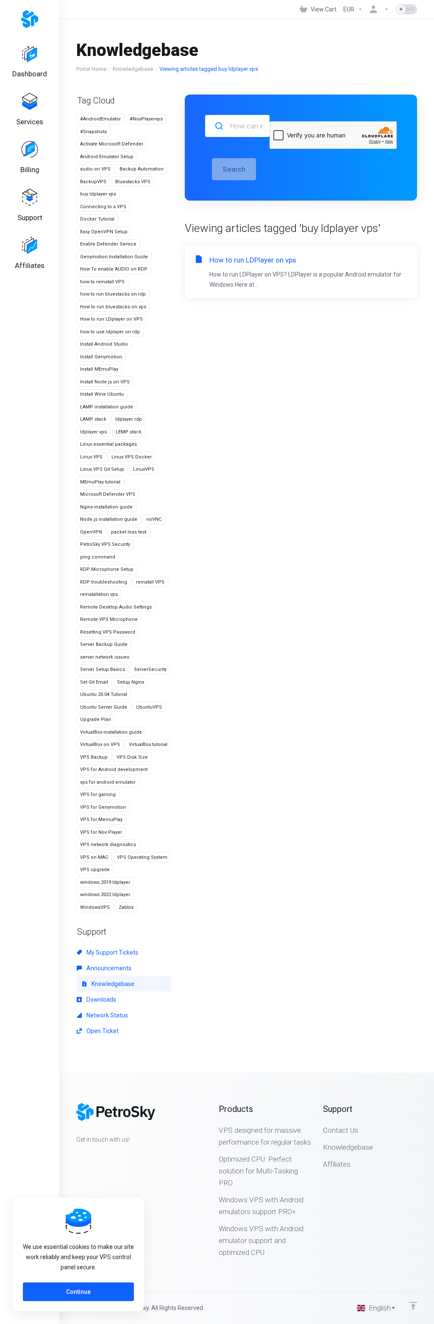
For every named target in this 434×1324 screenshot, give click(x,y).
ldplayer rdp (128, 419)
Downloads (100, 999)
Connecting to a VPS (103, 206)
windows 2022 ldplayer (105, 894)
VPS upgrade (95, 869)
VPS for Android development (113, 769)
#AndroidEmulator (100, 119)
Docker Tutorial (97, 219)
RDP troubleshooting (103, 582)
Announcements (108, 968)
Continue (78, 1291)
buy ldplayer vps (98, 194)
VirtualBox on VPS (100, 744)
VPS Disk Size (132, 757)
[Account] (379, 9)
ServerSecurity (150, 669)
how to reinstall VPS (102, 282)
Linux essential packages (108, 444)
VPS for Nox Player (101, 832)
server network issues (104, 657)
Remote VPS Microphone (109, 619)
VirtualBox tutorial (148, 744)
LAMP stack (93, 419)
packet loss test (128, 532)
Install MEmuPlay (99, 369)
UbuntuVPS (149, 707)
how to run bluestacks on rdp (113, 294)
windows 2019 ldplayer (105, 882)
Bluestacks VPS (132, 181)
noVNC (153, 519)
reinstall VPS (150, 582)
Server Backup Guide (104, 644)
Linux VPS (91, 457)
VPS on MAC (94, 857)
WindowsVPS (95, 907)
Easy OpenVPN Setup (104, 232)
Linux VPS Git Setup (102, 469)
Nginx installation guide (106, 507)
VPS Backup (94, 757)
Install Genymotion (101, 357)
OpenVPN (91, 532)
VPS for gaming (98, 794)
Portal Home (91, 69)
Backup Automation (142, 169)
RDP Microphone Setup (107, 569)
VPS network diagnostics (108, 844)
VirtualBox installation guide (111, 732)
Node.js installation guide (108, 519)
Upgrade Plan (95, 719)
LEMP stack (129, 432)
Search (234, 169)
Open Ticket (102, 1031)
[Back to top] (413, 1306)
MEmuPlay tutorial (100, 482)
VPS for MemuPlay (101, 819)
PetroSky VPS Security (105, 544)
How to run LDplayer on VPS (111, 319)
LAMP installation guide (106, 407)
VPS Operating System (142, 857)
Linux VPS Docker (131, 457)
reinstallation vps (99, 594)
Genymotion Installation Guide (114, 257)
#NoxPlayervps (146, 119)
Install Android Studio (104, 344)
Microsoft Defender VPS (107, 494)
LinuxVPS (143, 469)
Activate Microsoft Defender (111, 144)
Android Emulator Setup (107, 156)
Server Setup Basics (102, 669)
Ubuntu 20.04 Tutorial (103, 694)
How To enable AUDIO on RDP (113, 269)
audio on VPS (95, 169)
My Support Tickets (111, 952)
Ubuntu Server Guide (103, 707)
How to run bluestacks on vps (113, 307)
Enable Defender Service (108, 244)
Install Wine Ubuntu (102, 394)
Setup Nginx (130, 682)
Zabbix (126, 907)
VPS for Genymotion (103, 807)
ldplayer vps (93, 432)
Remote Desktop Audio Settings (116, 607)
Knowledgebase (133, 69)
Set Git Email (94, 682)
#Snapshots (93, 131)
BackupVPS (93, 181)
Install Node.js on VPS (105, 382)
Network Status (106, 1015)
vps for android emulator (108, 782)
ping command (97, 557)
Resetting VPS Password (107, 632)
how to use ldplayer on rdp (110, 332)
